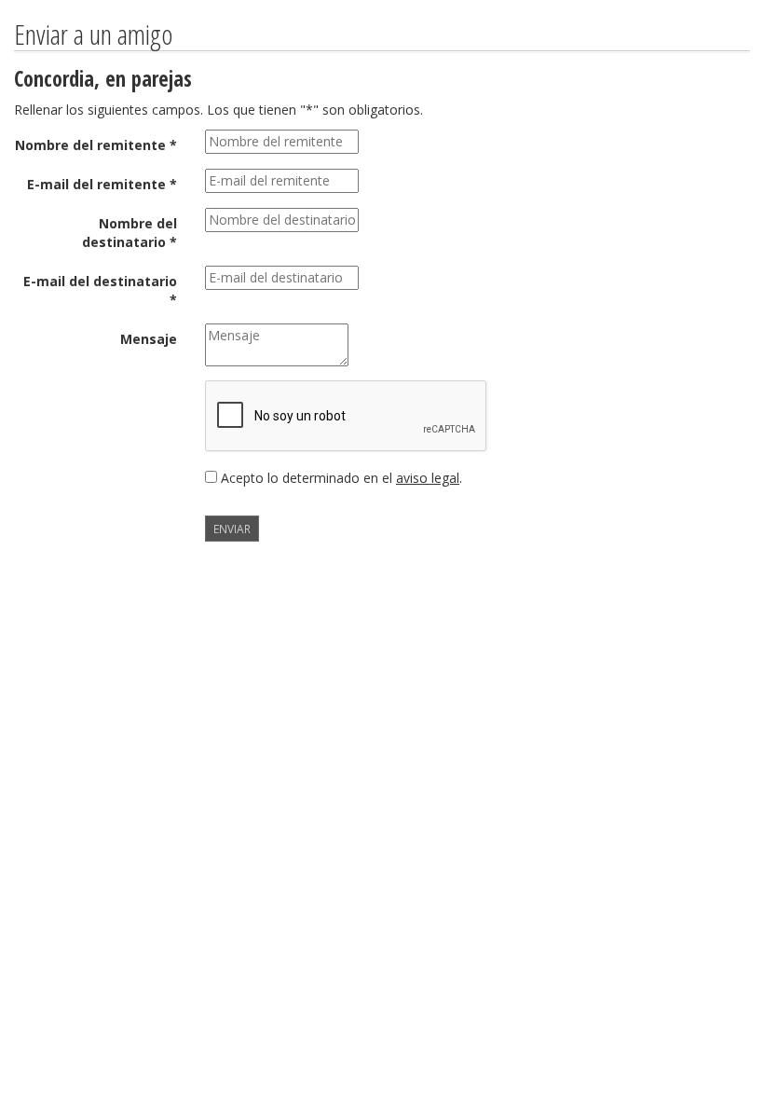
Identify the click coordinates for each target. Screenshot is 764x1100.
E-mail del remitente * (102, 184)
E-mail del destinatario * (100, 290)
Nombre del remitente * (96, 145)
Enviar (232, 528)
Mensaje (148, 339)
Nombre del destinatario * (129, 232)
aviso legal (427, 478)
